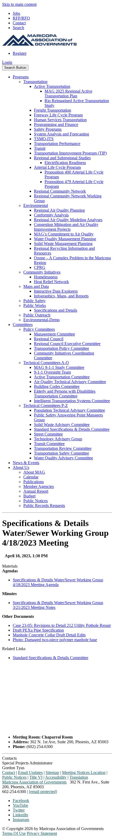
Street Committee (48, 434)
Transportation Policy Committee (61, 348)
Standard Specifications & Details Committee (71, 429)
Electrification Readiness (65, 162)
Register (20, 53)
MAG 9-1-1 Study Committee (59, 367)
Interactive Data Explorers (56, 291)
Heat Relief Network (51, 281)
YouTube (20, 805)
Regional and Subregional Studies (62, 158)
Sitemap (52, 772)
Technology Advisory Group (58, 439)
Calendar (30, 477)
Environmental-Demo (41, 320)
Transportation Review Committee (62, 448)
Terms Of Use (14, 833)
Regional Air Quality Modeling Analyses (68, 220)
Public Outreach (36, 315)
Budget (29, 496)
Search (18, 27)
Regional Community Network (60, 191)
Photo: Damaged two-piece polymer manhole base (55, 639)
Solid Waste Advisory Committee (62, 424)
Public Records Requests (44, 505)
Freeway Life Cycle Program (58, 115)
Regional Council (48, 339)
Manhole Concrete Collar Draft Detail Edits (49, 635)
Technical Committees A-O (46, 362)
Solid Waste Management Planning (63, 243)
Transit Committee (49, 443)
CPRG (39, 267)
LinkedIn (20, 815)
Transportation (35, 81)
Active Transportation (52, 86)
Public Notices (35, 501)
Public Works (34, 305)
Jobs (16, 13)
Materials (9, 566)
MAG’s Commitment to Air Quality (64, 234)
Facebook (21, 800)
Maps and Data (36, 286)
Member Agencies (38, 486)
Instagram (21, 819)
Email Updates (30, 772)
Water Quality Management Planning (65, 239)
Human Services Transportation (60, 119)
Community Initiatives (41, 272)
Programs (21, 77)
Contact (19, 23)
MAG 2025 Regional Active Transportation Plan (68, 93)
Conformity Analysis (51, 215)
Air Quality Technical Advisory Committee (70, 381)
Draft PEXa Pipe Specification (38, 630)
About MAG (34, 472)
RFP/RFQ (21, 18)
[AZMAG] (39, 44)
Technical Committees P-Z (45, 405)
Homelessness (46, 277)
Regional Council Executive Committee (67, 343)
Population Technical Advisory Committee (69, 410)
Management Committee (54, 334)
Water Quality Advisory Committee (63, 458)
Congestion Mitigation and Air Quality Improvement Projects (66, 227)
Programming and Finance (56, 124)
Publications (33, 481)
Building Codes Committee (57, 386)
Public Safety (34, 300)
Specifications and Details (55, 310)
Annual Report (35, 491)
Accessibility (56, 777)
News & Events (26, 462)
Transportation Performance (57, 143)
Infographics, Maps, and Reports (61, 296)
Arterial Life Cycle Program (57, 167)
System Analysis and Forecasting (61, 134)
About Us (21, 467)
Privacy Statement (42, 833)
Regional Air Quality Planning (59, 210)
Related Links (13, 648)
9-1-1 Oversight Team (52, 372)
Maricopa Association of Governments (34, 782)
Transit (39, 148)
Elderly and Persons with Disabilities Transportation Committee (64, 393)
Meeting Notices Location (84, 772)
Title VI (35, 777)
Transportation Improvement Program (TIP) (70, 153)
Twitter (19, 810)
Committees (23, 324)
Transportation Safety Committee (61, 453)
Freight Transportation (52, 110)
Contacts (9, 758)
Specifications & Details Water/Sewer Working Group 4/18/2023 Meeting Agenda (58, 582)
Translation (78, 777)
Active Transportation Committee (62, 377)
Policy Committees (39, 329)
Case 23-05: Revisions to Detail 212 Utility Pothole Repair (62, 625)
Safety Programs (48, 129)
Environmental (35, 205)
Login (7, 62)
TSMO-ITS (44, 139)
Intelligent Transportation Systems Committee (72, 400)
